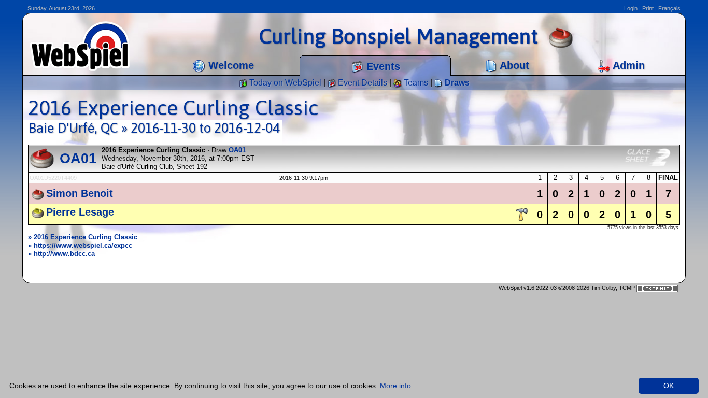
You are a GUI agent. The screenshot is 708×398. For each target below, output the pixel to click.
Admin (627, 65)
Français (669, 8)
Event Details (361, 82)
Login (631, 8)
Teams (415, 82)
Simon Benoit (79, 193)
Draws (456, 82)
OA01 (78, 158)
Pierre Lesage (80, 212)
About (513, 65)
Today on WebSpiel (284, 82)
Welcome (229, 65)
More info (395, 385)
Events (381, 66)
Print (648, 8)
